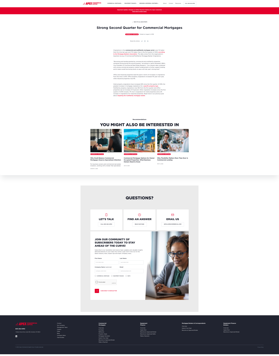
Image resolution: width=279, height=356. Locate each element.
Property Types (103, 334)
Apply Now (143, 330)
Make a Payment (103, 342)
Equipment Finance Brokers (229, 324)
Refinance (101, 332)
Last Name (123, 258)
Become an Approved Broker (107, 340)
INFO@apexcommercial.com (172, 224)
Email (121, 267)
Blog (58, 333)
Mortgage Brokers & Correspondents (194, 323)
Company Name (103, 267)
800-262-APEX (20, 328)
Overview (101, 328)
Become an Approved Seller (148, 334)
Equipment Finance (143, 324)
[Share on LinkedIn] (145, 41)
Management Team (62, 327)
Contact (59, 323)
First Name (98, 258)
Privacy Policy (261, 347)
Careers (59, 329)
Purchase (101, 330)
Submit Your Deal (103, 338)
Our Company (61, 325)
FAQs (58, 331)
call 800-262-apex (190, 3)
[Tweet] (142, 41)
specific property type (151, 86)
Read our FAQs (139, 224)
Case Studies (60, 337)
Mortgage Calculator (104, 336)
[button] (165, 3)
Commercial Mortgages (102, 324)
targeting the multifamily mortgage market (131, 95)
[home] (92, 3)
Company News (61, 335)
